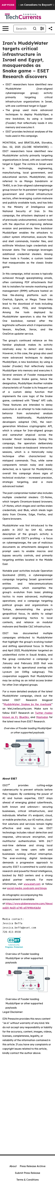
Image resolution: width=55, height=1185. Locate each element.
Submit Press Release (27, 1172)
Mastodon (42, 717)
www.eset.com (32, 883)
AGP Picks (8, 5)
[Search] (34, 28)
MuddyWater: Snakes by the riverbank (27, 704)
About (13, 1166)
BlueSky (24, 717)
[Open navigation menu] (5, 28)
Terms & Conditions (27, 1179)
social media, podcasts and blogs (27, 888)
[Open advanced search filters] (42, 28)
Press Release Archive (33, 1166)
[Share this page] (50, 28)
